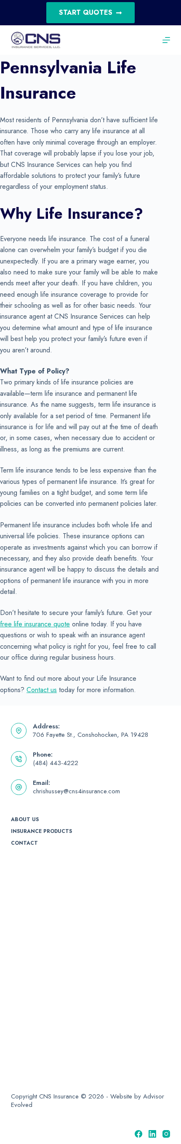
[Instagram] (166, 1134)
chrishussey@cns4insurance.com (76, 791)
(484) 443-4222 (55, 763)
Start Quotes (85, 12)
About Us (25, 819)
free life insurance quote (35, 624)
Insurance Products (41, 831)
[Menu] (166, 40)
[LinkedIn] (152, 1134)
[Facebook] (138, 1134)
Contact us (42, 690)
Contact (24, 843)
